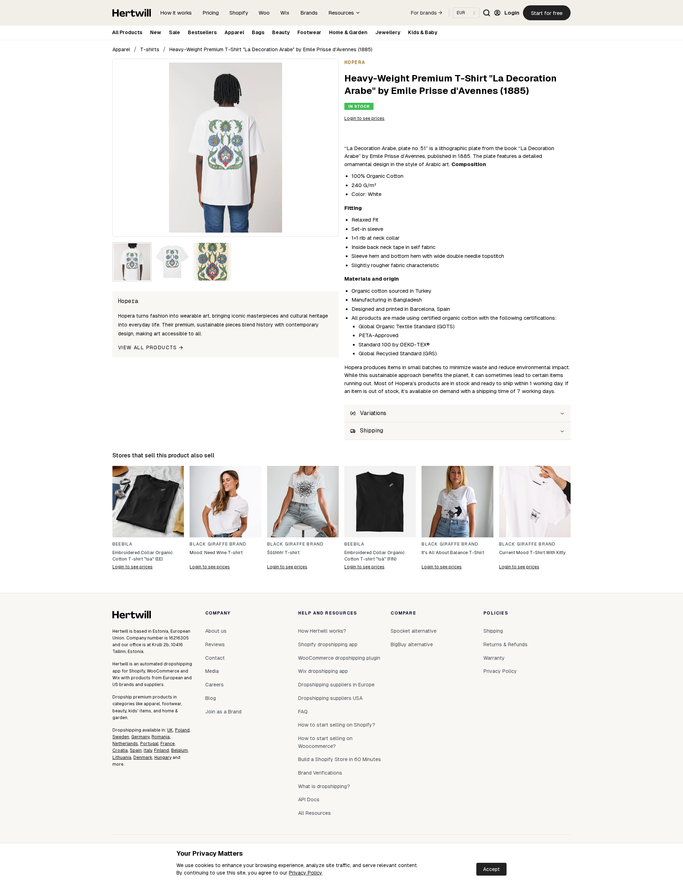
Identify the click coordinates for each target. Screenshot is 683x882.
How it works (176, 13)
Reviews (215, 644)
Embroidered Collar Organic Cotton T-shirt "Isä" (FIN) (374, 556)
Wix (285, 13)
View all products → (151, 347)
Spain (136, 750)
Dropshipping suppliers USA (330, 698)
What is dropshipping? (324, 786)
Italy (148, 750)
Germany (140, 736)
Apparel (234, 32)
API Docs (308, 799)
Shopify (238, 13)
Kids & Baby (422, 32)
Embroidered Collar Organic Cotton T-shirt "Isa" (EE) (142, 556)
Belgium (179, 750)
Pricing (210, 13)
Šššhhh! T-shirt (283, 552)
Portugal (149, 743)
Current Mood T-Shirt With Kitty (532, 552)
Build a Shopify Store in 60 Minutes (339, 759)
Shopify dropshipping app (328, 644)
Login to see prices (364, 118)
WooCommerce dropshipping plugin (339, 658)
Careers (214, 684)
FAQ (303, 711)
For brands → (427, 13)
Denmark (142, 757)
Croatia (120, 750)
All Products (127, 32)
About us (216, 631)
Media (212, 671)
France (167, 743)
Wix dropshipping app (323, 671)
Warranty (494, 658)
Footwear (309, 32)
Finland (161, 750)
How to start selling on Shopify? (336, 725)
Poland (182, 730)
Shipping (493, 631)
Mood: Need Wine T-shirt (216, 552)
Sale (174, 32)
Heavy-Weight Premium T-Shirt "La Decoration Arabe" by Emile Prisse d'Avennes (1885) (270, 49)
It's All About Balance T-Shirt (453, 552)
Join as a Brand (223, 711)
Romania (161, 736)
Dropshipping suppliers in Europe (336, 684)
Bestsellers (202, 32)
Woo (264, 13)
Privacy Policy (305, 873)
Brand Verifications (320, 773)
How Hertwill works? (322, 631)
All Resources (314, 813)
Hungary (162, 757)
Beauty (281, 32)
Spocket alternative (413, 631)
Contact (215, 658)
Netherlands (125, 743)
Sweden (120, 736)
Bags (258, 32)
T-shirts (149, 49)
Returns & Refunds (505, 644)
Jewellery (387, 32)
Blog (210, 698)
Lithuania (121, 757)
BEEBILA (122, 544)
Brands (309, 13)
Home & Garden (348, 32)
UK (170, 730)
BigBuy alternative (412, 644)
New (155, 32)
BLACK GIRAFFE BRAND (218, 544)
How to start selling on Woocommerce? (325, 742)
